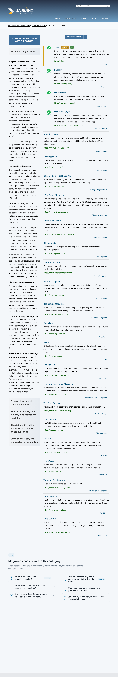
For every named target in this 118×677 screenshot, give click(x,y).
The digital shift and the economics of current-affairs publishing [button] (22, 428)
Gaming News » (103, 106)
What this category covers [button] (24, 51)
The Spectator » (102, 433)
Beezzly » (105, 87)
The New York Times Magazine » (96, 398)
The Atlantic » (103, 378)
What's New (71, 19)
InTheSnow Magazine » (100, 215)
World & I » (104, 513)
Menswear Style (62, 111)
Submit (84, 19)
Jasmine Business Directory (21, 11)
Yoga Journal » (103, 535)
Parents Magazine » (101, 298)
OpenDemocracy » (101, 276)
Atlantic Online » (102, 151)
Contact (105, 19)
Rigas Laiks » (104, 337)
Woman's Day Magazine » (99, 491)
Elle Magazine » (103, 170)
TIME (56, 47)
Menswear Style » (102, 129)
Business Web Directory (19, 26)
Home (57, 19)
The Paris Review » (101, 414)
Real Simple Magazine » (100, 318)
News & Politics (39, 26)
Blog (94, 19)
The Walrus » (104, 475)
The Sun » (105, 455)
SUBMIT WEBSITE (74, 37)
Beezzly (58, 70)
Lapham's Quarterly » (100, 237)
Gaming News (61, 92)
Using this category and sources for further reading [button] (24, 440)
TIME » (106, 64)
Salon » (106, 359)
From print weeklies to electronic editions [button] (22, 403)
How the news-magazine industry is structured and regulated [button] (23, 414)
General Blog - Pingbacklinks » (97, 190)
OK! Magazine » (103, 257)
